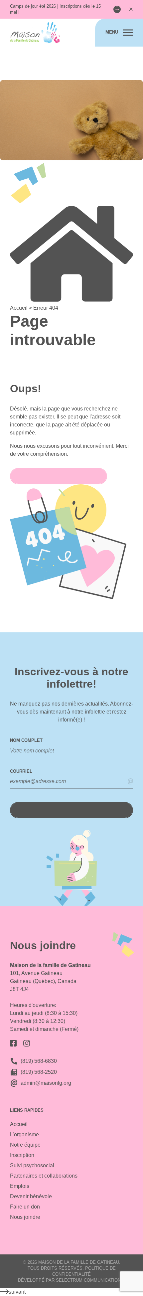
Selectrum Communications (90, 1280)
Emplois (19, 1186)
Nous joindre (25, 1217)
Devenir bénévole (31, 1196)
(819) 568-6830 (39, 1061)
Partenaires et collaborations (43, 1176)
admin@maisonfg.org (46, 1083)
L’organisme (24, 1134)
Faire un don (25, 1207)
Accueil (19, 1124)
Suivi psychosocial (32, 1165)
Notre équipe (25, 1145)
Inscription (22, 1155)
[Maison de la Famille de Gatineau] (43, 32)
